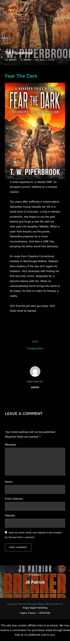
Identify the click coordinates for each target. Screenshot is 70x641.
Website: (10, 515)
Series (27, 59)
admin (12, 59)
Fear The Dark (21, 76)
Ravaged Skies (35, 348)
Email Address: (14, 498)
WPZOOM (44, 612)
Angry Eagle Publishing (35, 607)
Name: (9, 481)
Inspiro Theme (27, 612)
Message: (11, 444)
